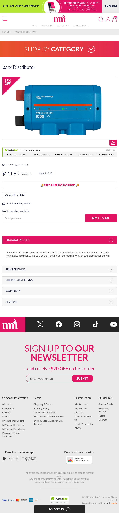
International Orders (13, 420)
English (111, 6)
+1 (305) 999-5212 (87, 5)
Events (5, 416)
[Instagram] (71, 324)
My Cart (78, 412)
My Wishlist (80, 408)
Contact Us (8, 408)
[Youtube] (107, 324)
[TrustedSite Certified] (59, 500)
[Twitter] (34, 324)
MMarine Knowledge (13, 429)
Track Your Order (83, 423)
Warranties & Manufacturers (49, 416)
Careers (6, 412)
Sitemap (103, 419)
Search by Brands (104, 410)
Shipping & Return (43, 404)
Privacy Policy (41, 408)
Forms (102, 415)
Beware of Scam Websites (11, 435)
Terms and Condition (45, 412)
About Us (7, 404)
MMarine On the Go (13, 424)
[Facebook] (53, 324)
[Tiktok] (89, 324)
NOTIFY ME (101, 218)
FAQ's (77, 428)
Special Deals (106, 404)
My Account (81, 404)
